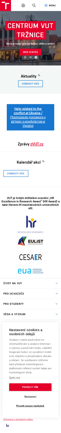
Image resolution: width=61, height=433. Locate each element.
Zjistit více (14, 377)
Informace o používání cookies (18, 419)
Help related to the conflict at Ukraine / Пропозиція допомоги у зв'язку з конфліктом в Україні (28, 117)
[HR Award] (7, 425)
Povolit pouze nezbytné (30, 406)
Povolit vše (30, 387)
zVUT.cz (36, 144)
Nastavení (30, 396)
